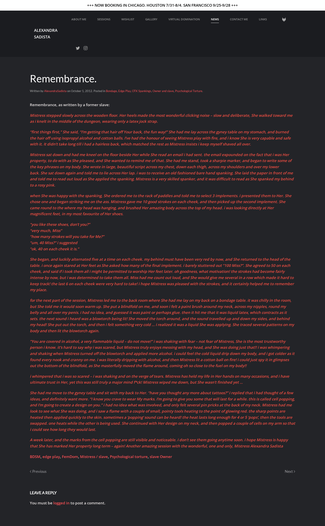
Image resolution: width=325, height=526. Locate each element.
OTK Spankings (141, 91)
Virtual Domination (184, 19)
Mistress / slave (94, 456)
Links (263, 19)
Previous (39, 471)
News (215, 19)
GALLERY (151, 19)
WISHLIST (127, 19)
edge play (51, 456)
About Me (78, 19)
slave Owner (161, 456)
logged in (61, 502)
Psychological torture (129, 456)
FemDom (70, 456)
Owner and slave (163, 91)
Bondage (111, 91)
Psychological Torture (188, 91)
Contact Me (239, 19)
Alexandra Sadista (45, 33)
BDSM (35, 456)
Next (289, 471)
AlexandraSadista (55, 91)
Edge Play (124, 91)
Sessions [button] (103, 19)
